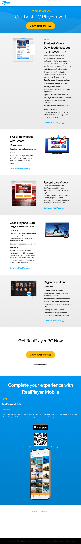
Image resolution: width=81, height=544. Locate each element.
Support (34, 512)
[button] (73, 541)
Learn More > (7, 409)
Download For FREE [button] (40, 25)
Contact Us (43, 512)
